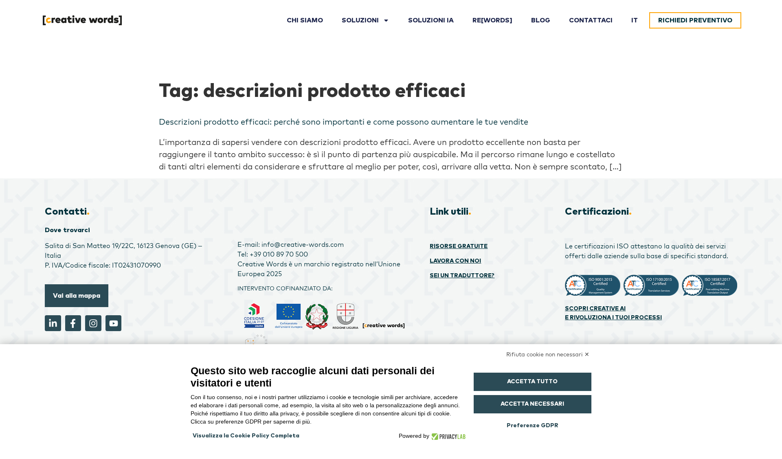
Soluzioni (360, 20)
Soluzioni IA (431, 20)
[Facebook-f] (73, 323)
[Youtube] (113, 323)
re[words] (492, 20)
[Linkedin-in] (53, 323)
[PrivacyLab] (447, 436)
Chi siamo (305, 20)
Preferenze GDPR (532, 425)
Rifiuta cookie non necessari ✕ (547, 354)
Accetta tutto (532, 381)
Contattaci (591, 20)
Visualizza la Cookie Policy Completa (246, 436)
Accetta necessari (532, 404)
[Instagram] (93, 323)
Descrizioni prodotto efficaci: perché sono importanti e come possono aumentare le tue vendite (343, 121)
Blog (540, 20)
